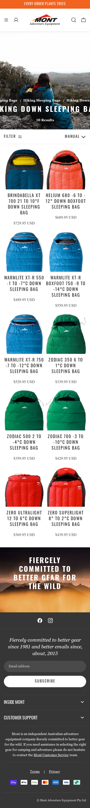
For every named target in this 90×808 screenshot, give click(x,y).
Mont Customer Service (51, 755)
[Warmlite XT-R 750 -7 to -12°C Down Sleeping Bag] (24, 333)
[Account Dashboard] (16, 20)
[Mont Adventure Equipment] (45, 20)
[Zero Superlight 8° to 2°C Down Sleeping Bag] (66, 486)
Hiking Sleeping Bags (41, 100)
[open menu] (6, 20)
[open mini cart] (83, 20)
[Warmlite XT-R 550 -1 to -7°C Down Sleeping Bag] (24, 251)
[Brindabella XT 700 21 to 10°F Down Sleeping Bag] (24, 169)
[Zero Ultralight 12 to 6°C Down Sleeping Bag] (24, 486)
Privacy (54, 771)
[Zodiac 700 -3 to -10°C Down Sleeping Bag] (66, 410)
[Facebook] (39, 620)
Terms (35, 771)
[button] (65, 136)
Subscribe (45, 681)
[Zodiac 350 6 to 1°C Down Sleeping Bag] (66, 333)
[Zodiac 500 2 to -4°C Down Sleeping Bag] (24, 410)
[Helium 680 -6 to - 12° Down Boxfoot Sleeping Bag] (66, 169)
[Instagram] (50, 620)
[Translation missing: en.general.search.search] (74, 20)
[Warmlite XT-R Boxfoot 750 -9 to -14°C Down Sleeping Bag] (66, 251)
